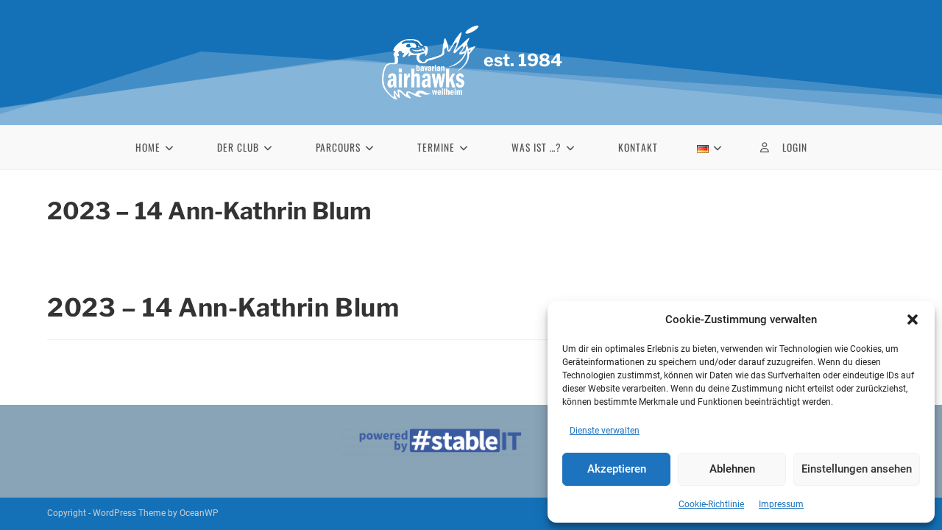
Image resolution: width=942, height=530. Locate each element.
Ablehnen (732, 469)
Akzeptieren (616, 469)
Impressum (781, 504)
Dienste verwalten (605, 430)
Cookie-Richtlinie (711, 504)
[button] (912, 319)
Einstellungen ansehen (856, 469)
